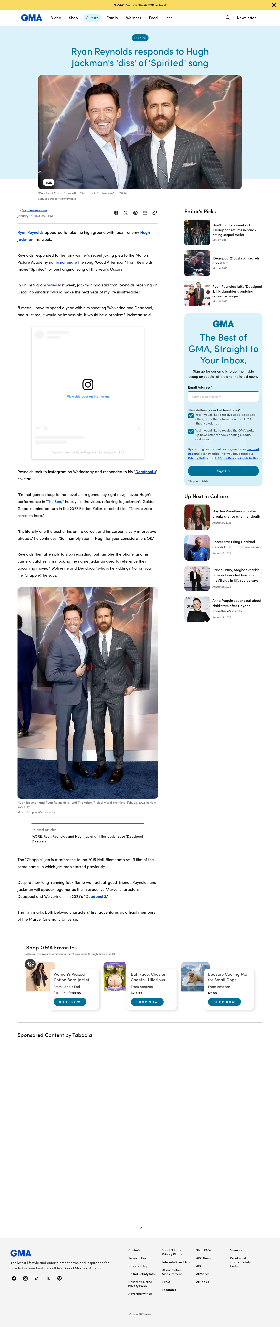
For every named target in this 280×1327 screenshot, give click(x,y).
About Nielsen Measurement (172, 1272)
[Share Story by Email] (145, 212)
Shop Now (70, 1002)
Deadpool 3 (145, 471)
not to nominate (63, 262)
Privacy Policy (198, 458)
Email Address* (200, 387)
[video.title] (140, 132)
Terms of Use (137, 1258)
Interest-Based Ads (176, 1262)
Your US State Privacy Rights (172, 1252)
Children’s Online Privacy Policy (140, 1283)
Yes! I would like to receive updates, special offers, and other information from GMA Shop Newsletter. (225, 418)
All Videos (202, 1274)
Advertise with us (140, 1293)
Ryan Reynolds (31, 232)
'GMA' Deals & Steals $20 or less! (140, 4)
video (52, 285)
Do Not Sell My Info (141, 1274)
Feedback (169, 1289)
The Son (54, 501)
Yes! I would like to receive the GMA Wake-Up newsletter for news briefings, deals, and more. (225, 434)
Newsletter (246, 17)
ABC (199, 1266)
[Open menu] (169, 18)
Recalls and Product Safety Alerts (240, 1262)
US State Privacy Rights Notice (236, 458)
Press (166, 1281)
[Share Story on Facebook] (116, 212)
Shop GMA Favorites (51, 947)
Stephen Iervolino (34, 210)
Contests (134, 1250)
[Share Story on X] (125, 212)
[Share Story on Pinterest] (135, 212)
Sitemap (236, 1250)
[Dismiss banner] (273, 5)
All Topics (202, 1281)
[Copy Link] (154, 212)
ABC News (203, 1258)
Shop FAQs (203, 1250)
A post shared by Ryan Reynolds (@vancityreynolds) (88, 452)
